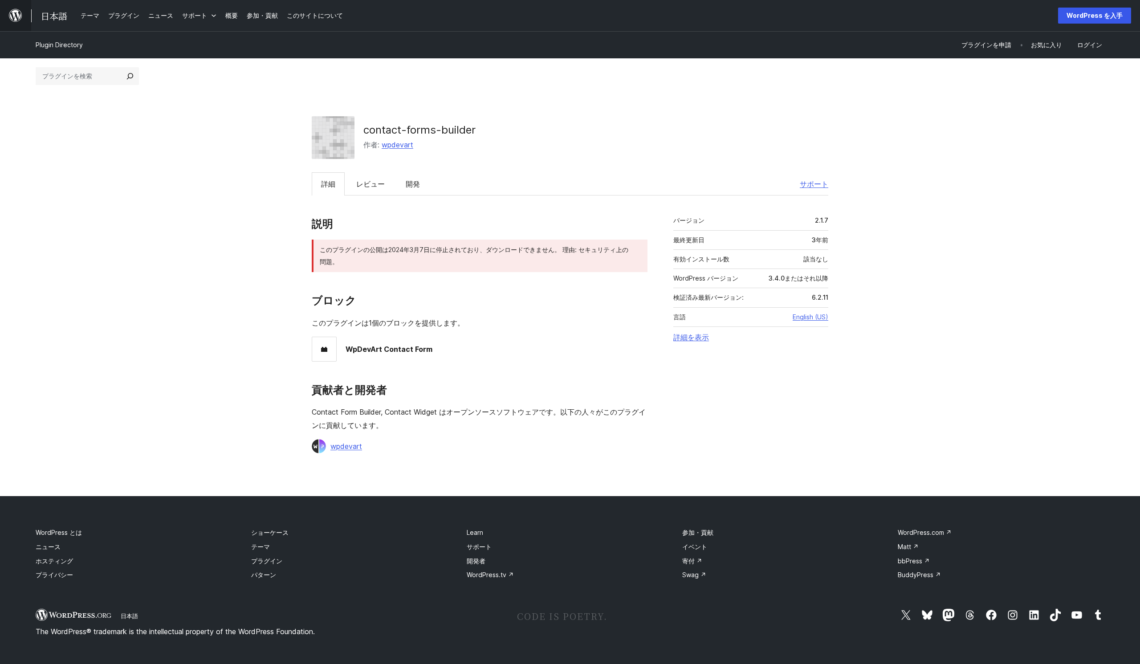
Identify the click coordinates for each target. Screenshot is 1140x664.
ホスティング (54, 561)
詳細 (328, 183)
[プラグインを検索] (130, 76)
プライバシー (54, 574)
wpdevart (397, 144)
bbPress (914, 561)
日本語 (129, 615)
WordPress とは (59, 532)
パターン (263, 574)
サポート (814, 183)
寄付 (692, 561)
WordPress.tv (490, 574)
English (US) (810, 317)
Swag (694, 574)
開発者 (476, 561)
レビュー (370, 183)
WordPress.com (925, 532)
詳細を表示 (691, 337)
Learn (475, 532)
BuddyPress (919, 574)
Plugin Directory (59, 45)
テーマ (260, 546)
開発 (413, 183)
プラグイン (266, 561)
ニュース (48, 546)
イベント (694, 546)
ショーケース (270, 532)
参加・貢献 (697, 532)
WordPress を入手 (1095, 15)
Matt (908, 546)
